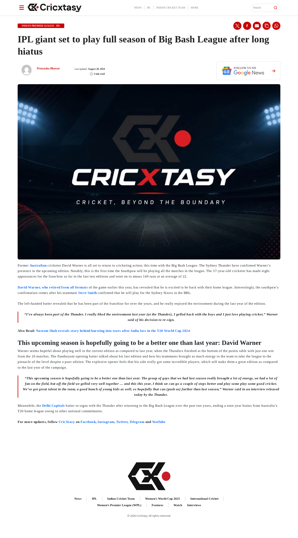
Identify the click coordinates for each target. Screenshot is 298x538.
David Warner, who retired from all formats (53, 287)
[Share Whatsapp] (276, 26)
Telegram (136, 422)
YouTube (159, 422)
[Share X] (237, 26)
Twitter (122, 422)
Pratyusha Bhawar (48, 68)
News (137, 7)
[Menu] (22, 7)
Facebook (88, 422)
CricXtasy (67, 422)
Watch (178, 505)
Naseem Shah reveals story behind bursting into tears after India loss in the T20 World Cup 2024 (113, 331)
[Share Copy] (267, 26)
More (194, 7)
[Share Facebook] (247, 26)
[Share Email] (257, 26)
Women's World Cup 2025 (162, 498)
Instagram (106, 422)
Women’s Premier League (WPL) (119, 505)
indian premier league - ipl (41, 26)
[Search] (275, 7)
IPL (149, 7)
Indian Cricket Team (170, 7)
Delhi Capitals (53, 406)
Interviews (194, 505)
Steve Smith (88, 293)
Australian (38, 265)
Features (157, 505)
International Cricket (204, 498)
